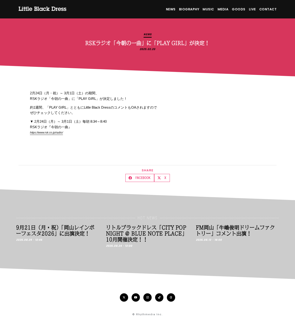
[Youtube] (136, 297)
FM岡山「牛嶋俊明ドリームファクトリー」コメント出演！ (235, 230)
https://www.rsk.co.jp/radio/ (46, 132)
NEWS (171, 9)
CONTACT (268, 9)
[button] (139, 178)
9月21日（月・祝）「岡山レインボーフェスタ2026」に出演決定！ (55, 230)
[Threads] (171, 297)
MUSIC (208, 9)
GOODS (238, 9)
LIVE (252, 9)
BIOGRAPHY (189, 9)
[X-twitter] (124, 297)
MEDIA (223, 9)
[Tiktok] (159, 297)
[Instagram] (147, 297)
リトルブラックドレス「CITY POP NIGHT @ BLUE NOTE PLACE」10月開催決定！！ (146, 233)
